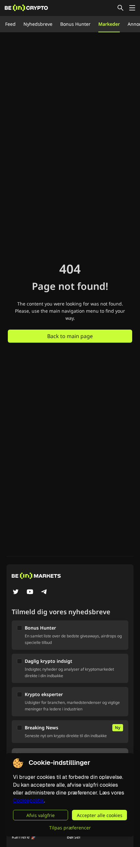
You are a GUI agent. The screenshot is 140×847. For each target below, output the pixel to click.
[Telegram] (44, 592)
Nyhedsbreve (37, 24)
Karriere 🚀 (24, 837)
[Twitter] (16, 592)
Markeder (109, 24)
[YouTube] (30, 592)
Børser (74, 837)
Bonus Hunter (75, 24)
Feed (10, 24)
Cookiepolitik (28, 800)
